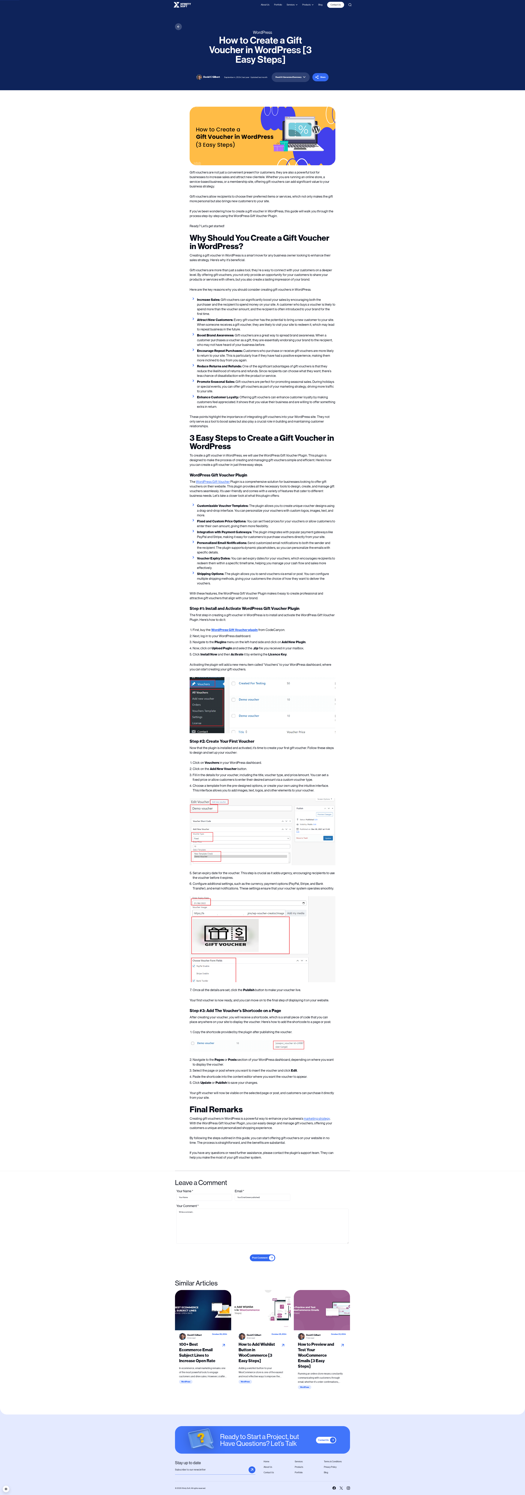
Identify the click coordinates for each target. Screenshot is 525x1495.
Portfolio (278, 4)
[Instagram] (348, 1488)
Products (306, 4)
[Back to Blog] (178, 26)
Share (323, 77)
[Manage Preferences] (6, 1489)
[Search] (349, 4)
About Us (265, 4)
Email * (239, 1191)
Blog (320, 4)
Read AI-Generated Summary (288, 77)
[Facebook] (334, 1488)
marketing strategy (317, 1118)
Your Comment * (187, 1206)
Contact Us (335, 4)
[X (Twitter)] (341, 1488)
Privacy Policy (330, 1467)
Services (291, 4)
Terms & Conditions (333, 1461)
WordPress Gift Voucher (213, 482)
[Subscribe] (252, 1469)
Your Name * (184, 1191)
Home (266, 1461)
